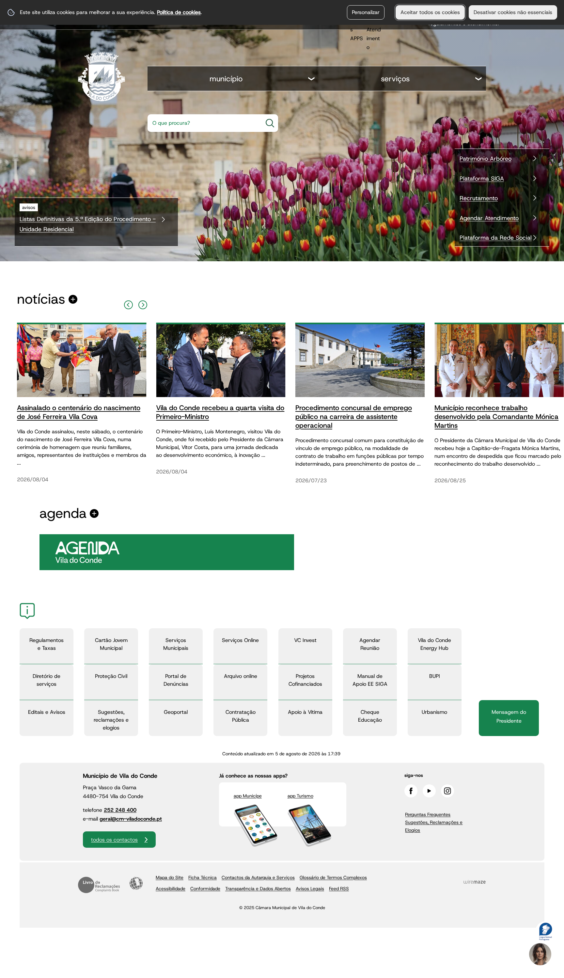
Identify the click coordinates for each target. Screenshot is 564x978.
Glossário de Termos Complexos (333, 877)
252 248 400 (120, 810)
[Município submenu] (312, 79)
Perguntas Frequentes (427, 814)
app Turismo (300, 796)
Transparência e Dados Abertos (258, 888)
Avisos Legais (310, 888)
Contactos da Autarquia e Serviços (258, 877)
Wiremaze (474, 882)
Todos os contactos (114, 839)
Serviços (395, 79)
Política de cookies (179, 12)
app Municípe (248, 796)
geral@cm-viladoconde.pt (131, 818)
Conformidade (205, 888)
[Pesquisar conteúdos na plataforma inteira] (270, 123)
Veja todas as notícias (41, 299)
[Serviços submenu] (479, 79)
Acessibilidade (136, 883)
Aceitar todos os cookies (430, 12)
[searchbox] (203, 123)
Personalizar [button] (366, 12)
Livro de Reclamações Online (99, 885)
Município (226, 79)
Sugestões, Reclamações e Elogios (433, 826)
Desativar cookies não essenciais (513, 12)
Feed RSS (339, 888)
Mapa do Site (169, 877)
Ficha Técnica (202, 877)
